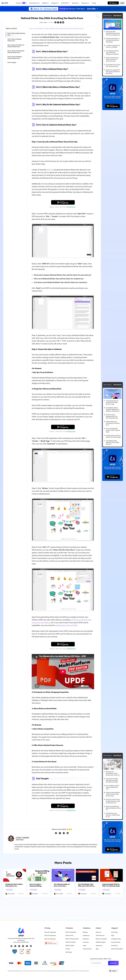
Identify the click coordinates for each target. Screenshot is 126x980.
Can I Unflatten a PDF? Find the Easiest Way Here (112, 787)
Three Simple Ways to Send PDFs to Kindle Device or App (112, 402)
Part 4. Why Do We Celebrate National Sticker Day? (15, 51)
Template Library (116, 939)
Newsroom (99, 945)
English (114, 971)
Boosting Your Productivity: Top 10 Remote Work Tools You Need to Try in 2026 (112, 773)
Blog (97, 949)
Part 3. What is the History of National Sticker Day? (15, 45)
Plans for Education (50, 939)
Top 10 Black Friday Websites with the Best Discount (112, 442)
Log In (122, 3)
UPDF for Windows (70, 932)
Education (86, 939)
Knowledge (39, 28)
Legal (84, 945)
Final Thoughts (11, 62)
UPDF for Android (70, 942)
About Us (98, 932)
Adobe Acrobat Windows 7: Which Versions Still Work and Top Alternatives (113, 794)
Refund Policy (75, 970)
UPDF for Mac (69, 935)
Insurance (86, 942)
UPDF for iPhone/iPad (71, 939)
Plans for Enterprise (50, 935)
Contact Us (114, 945)
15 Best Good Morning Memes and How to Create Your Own (112, 59)
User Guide (114, 932)
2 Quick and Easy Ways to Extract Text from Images (113, 436)
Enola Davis (35, 894)
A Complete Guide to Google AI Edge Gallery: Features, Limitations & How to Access (112, 409)
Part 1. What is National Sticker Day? (16, 34)
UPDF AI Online (69, 945)
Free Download (113, 3)
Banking (85, 932)
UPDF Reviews (100, 935)
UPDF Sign (68, 952)
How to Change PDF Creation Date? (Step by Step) (113, 430)
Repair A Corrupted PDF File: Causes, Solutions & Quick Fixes (113, 71)
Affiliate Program (101, 942)
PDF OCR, (84, 620)
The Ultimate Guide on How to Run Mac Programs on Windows (112, 52)
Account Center (115, 942)
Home (31, 28)
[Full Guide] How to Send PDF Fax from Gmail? (113, 65)
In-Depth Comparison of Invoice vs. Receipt (113, 46)
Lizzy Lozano (43, 22)
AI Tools (67, 949)
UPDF (6, 3)
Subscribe (113, 963)
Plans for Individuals (50, 932)
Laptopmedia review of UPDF (66, 625)
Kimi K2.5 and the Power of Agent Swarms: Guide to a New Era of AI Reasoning (113, 801)
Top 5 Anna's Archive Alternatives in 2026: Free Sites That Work (112, 780)
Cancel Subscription (117, 949)
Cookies (69, 970)
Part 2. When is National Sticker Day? (14, 40)
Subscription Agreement (59, 970)
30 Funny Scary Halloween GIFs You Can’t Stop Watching (112, 416)
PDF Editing (45, 623)
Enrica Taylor (11, 894)
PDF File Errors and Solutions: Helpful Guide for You (113, 815)
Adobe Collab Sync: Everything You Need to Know (113, 423)
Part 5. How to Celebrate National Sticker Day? (14, 57)
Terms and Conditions (47, 970)
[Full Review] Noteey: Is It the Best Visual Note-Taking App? (113, 40)
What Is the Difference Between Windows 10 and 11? (113, 808)
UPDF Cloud (75, 620)
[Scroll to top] (122, 975)
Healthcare (86, 935)
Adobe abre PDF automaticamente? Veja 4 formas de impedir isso (113, 33)
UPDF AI (50, 170)
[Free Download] (113, 2)
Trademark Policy (84, 970)
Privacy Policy (36, 970)
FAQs (112, 935)
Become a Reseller (101, 939)
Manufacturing (87, 949)
